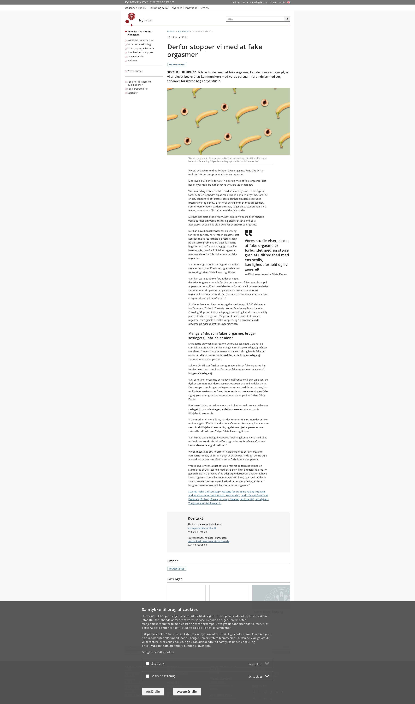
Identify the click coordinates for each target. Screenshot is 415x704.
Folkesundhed (176, 64)
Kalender (132, 92)
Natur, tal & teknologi (139, 44)
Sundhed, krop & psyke (140, 52)
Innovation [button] (191, 7)
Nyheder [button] (177, 7)
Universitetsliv (135, 56)
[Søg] (287, 19)
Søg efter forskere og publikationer (139, 83)
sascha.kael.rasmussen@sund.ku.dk (208, 541)
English (282, 2)
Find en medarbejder (252, 2)
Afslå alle (153, 691)
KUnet (273, 2)
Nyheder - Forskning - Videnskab (140, 33)
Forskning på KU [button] (159, 7)
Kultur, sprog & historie (140, 48)
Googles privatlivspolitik (158, 652)
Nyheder (171, 31)
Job (266, 2)
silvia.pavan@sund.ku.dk (202, 528)
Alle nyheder (183, 31)
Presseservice (135, 71)
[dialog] (207, 652)
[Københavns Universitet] (130, 19)
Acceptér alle (187, 691)
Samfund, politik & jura (140, 40)
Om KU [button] (205, 7)
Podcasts (132, 60)
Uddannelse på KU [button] (135, 7)
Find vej (235, 2)
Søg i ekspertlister (137, 88)
